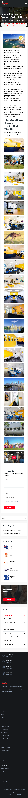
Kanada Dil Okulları (5, 738)
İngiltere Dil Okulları (5, 726)
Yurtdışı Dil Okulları (9, 619)
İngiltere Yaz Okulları (5, 768)
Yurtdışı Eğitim (8, 615)
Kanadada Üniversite (5, 756)
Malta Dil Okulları (4, 732)
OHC (11, 548)
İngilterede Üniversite (5, 753)
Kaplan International (14, 570)
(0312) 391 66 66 (9, 656)
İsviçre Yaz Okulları (5, 781)
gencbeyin (18, 794)
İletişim (2, 717)
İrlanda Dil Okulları (4, 729)
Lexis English (13, 563)
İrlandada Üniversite (5, 750)
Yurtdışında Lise (8, 633)
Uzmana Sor (10, 507)
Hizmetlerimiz (4, 708)
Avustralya (17, 20)
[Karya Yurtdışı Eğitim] (4, 3)
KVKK (3, 792)
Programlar (3, 711)
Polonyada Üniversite (5, 760)
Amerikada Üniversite (5, 747)
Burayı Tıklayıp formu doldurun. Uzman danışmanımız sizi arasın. (14, 24)
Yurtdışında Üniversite (9, 622)
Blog (14, 792)
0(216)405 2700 (9, 668)
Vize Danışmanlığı (8, 644)
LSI (11, 577)
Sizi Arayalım (8, 599)
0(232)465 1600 (9, 674)
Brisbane (23, 20)
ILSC (11, 555)
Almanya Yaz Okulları (5, 778)
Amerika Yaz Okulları (5, 771)
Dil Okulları (11, 20)
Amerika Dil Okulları (5, 735)
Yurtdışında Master (9, 629)
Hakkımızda (3, 705)
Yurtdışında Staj (8, 640)
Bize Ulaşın (8, 792)
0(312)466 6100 (8, 662)
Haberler (2, 714)
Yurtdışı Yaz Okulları (9, 626)
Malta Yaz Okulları (4, 774)
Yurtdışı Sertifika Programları (11, 637)
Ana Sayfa (4, 20)
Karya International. (15, 789)
